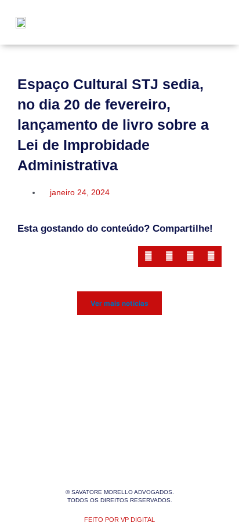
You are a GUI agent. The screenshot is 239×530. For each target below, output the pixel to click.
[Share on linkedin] (190, 256)
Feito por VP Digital (119, 519)
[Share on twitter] (169, 256)
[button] (205, 22)
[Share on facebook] (148, 256)
